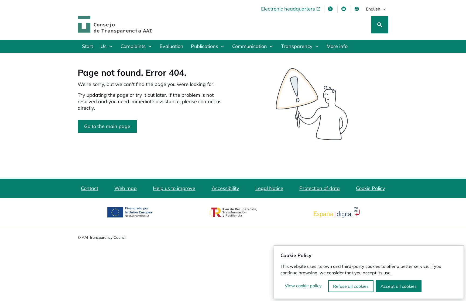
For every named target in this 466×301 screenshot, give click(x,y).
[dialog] (369, 272)
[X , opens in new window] (331, 9)
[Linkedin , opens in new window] (344, 9)
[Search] (379, 24)
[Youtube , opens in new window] (357, 9)
